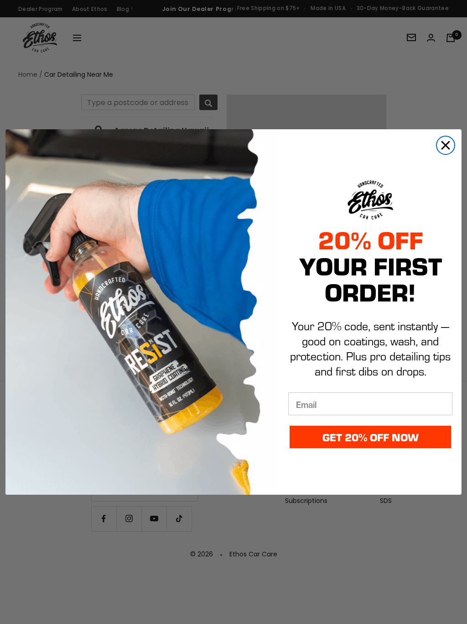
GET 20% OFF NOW (370, 437)
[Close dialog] (445, 145)
